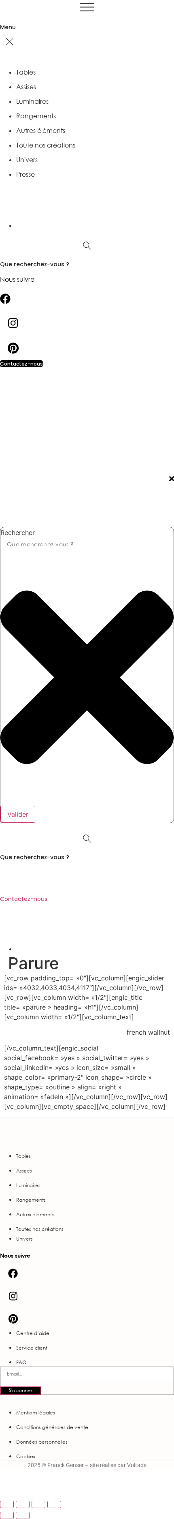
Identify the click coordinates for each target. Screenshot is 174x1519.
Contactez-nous (23, 899)
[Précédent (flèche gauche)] (7, 1515)
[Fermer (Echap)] (54, 1504)
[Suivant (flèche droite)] (23, 1515)
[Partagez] (38, 1504)
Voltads (136, 1465)
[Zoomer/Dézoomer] (7, 1504)
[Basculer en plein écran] (23, 1504)
